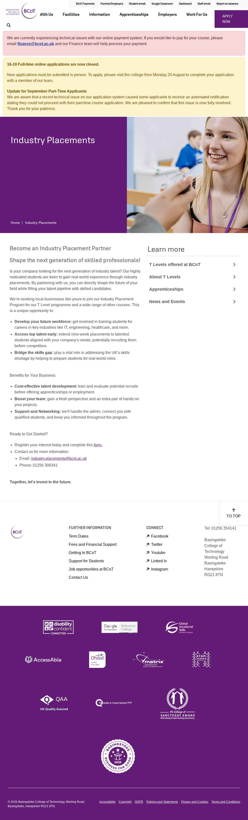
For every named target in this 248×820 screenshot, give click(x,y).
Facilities (71, 14)
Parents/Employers (112, 3)
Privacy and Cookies (194, 802)
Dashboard (185, 3)
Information (99, 14)
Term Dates (78, 536)
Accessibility (107, 802)
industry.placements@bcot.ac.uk (59, 458)
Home (15, 223)
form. (98, 445)
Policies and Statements (162, 802)
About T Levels (164, 276)
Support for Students (86, 561)
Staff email (204, 3)
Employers (167, 14)
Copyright (125, 802)
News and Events (167, 301)
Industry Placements (40, 223)
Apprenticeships (134, 14)
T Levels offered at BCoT (175, 264)
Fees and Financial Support (92, 544)
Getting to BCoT (82, 553)
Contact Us (78, 577)
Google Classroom (162, 3)
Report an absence (227, 3)
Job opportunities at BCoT (91, 569)
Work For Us (196, 14)
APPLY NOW (227, 19)
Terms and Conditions (225, 802)
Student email (137, 3)
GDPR (139, 802)
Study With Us (41, 14)
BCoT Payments (85, 3)
